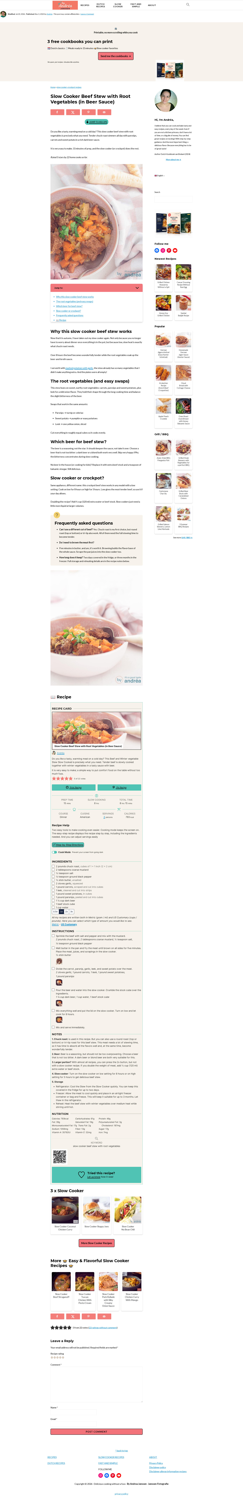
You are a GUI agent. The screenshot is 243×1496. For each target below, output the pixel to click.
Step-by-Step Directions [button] (69, 844)
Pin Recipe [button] (121, 787)
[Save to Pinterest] (89, 112)
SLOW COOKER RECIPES (111, 1457)
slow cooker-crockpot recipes (69, 87)
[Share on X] (73, 112)
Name (54, 1407)
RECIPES (85, 5)
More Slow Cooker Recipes (96, 1243)
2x (66, 911)
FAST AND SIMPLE (136, 5)
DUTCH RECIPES (100, 5)
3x (71, 911)
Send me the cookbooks (114, 56)
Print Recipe (75, 787)
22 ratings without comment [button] (103, 1327)
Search (157, 192)
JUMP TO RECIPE (98, 121)
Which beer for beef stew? (69, 306)
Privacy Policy (156, 1463)
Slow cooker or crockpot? (68, 310)
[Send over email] (104, 112)
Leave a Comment (87, 14)
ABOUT (152, 5)
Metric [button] (55, 924)
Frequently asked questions (69, 315)
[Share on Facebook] (57, 112)
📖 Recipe (61, 320)
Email (53, 1419)
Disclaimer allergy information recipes (168, 1471)
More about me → (173, 160)
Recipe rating (57, 1353)
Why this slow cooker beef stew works (75, 296)
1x (61, 911)
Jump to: (58, 287)
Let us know (93, 1176)
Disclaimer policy (157, 1467)
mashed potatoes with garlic (79, 368)
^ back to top (121, 1450)
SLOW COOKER (118, 5)
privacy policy (121, 1493)
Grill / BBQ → (187, 537)
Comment (56, 1364)
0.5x (55, 911)
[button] (54, 778)
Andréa (60, 753)
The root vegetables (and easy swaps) (74, 301)
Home (52, 87)
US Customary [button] (69, 924)
